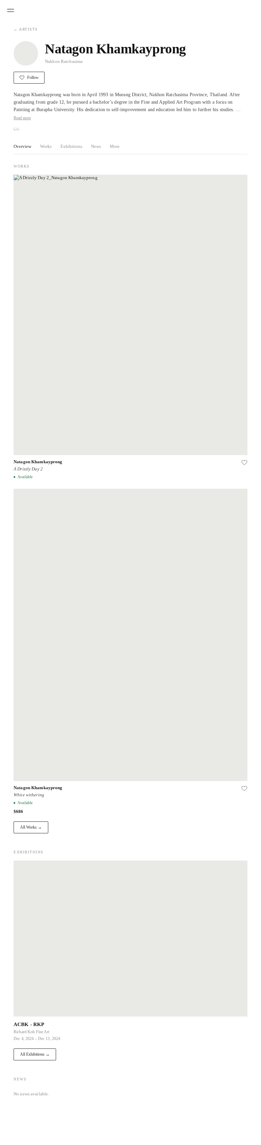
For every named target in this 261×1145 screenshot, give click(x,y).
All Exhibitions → (35, 1054)
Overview (22, 146)
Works (46, 146)
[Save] (244, 462)
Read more (22, 118)
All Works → (31, 827)
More (115, 146)
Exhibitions (71, 146)
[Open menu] (10, 10)
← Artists (26, 29)
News (96, 146)
